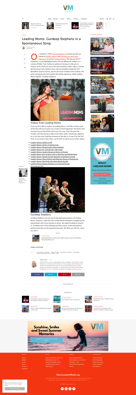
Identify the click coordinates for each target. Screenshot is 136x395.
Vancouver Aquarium (99, 92)
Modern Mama (51, 56)
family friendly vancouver (43, 252)
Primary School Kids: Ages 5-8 (53, 362)
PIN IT (58, 100)
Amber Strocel (31, 47)
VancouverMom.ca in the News (77, 360)
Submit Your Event (97, 364)
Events (69, 19)
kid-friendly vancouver (66, 252)
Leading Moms (60, 59)
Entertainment (34, 297)
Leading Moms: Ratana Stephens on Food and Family (50, 163)
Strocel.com (50, 269)
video (57, 253)
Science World (96, 72)
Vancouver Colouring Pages (76, 364)
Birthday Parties (46, 235)
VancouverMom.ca (59, 54)
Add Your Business (97, 360)
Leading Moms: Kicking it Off (41, 142)
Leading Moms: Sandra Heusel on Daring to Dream (49, 152)
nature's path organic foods (43, 253)
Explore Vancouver (66, 297)
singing (53, 253)
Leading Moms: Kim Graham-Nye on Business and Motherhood (54, 154)
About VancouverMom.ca (75, 357)
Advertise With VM (97, 357)
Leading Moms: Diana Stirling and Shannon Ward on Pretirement (54, 159)
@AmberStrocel (77, 269)
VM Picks (75, 19)
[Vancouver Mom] (68, 8)
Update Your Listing (98, 362)
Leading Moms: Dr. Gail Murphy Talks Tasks (47, 149)
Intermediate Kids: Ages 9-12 (53, 364)
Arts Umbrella (96, 130)
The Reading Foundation (100, 53)
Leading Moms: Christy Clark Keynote (45, 145)
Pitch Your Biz (96, 366)
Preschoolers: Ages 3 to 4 (52, 360)
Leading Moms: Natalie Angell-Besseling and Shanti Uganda (53, 156)
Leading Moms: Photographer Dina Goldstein (47, 147)
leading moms (76, 252)
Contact (71, 366)
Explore (55, 19)
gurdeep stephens (55, 252)
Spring (50, 19)
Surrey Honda (96, 111)
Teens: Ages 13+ (49, 366)
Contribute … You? (74, 362)
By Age (62, 19)
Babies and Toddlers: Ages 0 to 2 (54, 357)
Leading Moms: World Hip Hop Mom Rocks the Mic (49, 161)
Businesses (84, 19)
